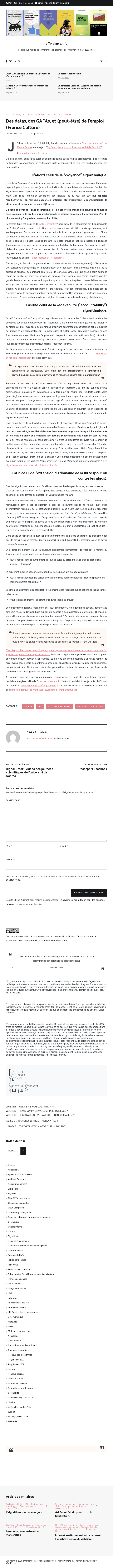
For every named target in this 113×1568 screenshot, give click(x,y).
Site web (10, 859)
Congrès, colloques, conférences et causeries (29, 1217)
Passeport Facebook (93, 767)
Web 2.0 (11, 1412)
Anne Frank (13, 1170)
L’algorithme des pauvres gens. (24, 1512)
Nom (9, 846)
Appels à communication (20, 1174)
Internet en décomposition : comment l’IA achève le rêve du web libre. (78, 1537)
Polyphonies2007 (16, 1360)
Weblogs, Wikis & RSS (18, 1416)
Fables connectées (17, 1260)
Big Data (10, 115)
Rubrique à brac (15, 1378)
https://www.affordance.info (41, 738)
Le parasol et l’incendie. (69, 74)
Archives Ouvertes (17, 1179)
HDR (18, 115)
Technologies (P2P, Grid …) (20, 1398)
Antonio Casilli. (13, 992)
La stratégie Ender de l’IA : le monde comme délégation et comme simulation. (79, 87)
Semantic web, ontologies (20, 1388)
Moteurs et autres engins (20, 1331)
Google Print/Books (17, 1288)
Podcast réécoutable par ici (32, 153)
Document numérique (18, 1241)
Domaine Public (15, 1250)
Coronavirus (13, 1222)
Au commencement (17, 1184)
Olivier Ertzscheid (14, 134)
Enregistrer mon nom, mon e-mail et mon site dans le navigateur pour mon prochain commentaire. (52, 878)
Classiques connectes (18, 1203)
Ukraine (11, 1402)
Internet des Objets (17, 1307)
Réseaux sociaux (16, 1374)
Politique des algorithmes (60, 115)
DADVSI (11, 1231)
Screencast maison (17, 1383)
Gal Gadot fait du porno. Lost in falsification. (73, 1514)
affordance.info (56, 43)
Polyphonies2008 (16, 1364)
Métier (11, 1326)
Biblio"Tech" (13, 1189)
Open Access (14, 1340)
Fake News (13, 1265)
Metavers (12, 1322)
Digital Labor (14, 1236)
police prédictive (48, 224)
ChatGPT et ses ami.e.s (19, 1198)
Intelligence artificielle (33, 115)
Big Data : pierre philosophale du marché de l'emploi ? (74, 147)
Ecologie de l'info (16, 1255)
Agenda (11, 1165)
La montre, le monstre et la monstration (22, 1533)
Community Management (20, 1212)
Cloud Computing (16, 1208)
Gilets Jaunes (14, 1283)
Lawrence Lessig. (56, 967)
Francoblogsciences (17, 1279)
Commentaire (14, 800)
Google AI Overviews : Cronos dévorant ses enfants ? (27, 87)
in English (12, 1298)
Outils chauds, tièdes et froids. (22, 1345)
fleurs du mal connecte (19, 1269)
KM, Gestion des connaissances (23, 1312)
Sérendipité (13, 1393)
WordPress (11, 1563)
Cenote (67, 1561)
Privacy (11, 1369)
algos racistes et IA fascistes (47, 257)
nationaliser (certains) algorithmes (38, 685)
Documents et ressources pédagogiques (27, 1246)
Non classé (13, 1336)
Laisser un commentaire (88, 892)
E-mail (64, 846)
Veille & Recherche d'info (19, 1407)
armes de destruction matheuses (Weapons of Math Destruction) (44, 689)
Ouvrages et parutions (18, 1350)
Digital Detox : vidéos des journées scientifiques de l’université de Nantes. (29, 770)
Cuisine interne (15, 1227)
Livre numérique (15, 1317)
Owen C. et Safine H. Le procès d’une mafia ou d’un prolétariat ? (28, 75)
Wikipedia (12, 1421)
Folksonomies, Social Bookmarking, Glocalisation (31, 1274)
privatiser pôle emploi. (49, 681)
